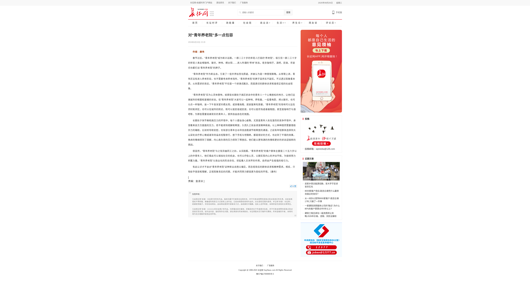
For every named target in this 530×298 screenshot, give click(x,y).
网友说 (313, 23)
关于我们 (232, 3)
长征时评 (212, 23)
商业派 (264, 23)
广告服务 (244, 3)
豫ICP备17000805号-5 (265, 274)
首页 (195, 23)
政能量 (230, 23)
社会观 (247, 23)
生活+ (280, 23)
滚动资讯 (220, 3)
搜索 (288, 12)
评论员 (330, 23)
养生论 (296, 23)
